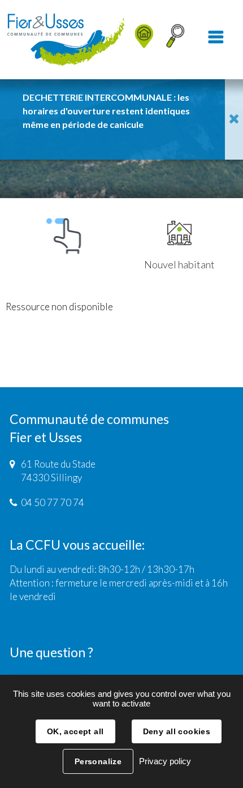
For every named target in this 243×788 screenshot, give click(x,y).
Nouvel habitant (179, 264)
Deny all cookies (177, 731)
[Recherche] (175, 39)
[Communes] (134, 9)
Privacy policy (165, 761)
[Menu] (216, 40)
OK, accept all (75, 731)
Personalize (98, 761)
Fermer (234, 119)
